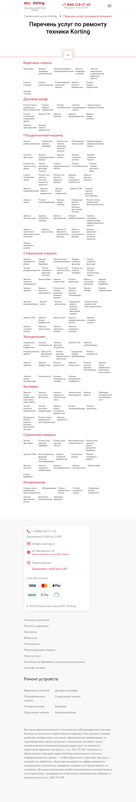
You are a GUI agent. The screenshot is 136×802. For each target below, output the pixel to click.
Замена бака (44, 279)
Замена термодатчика (30, 126)
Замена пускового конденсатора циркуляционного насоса (95, 220)
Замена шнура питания (90, 116)
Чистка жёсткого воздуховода (44, 408)
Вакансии (30, 638)
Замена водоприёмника (30, 189)
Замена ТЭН (44, 114)
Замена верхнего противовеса (44, 290)
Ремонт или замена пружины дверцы (58, 178)
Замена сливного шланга (76, 157)
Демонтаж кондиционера (45, 498)
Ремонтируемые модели (39, 649)
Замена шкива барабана (43, 261)
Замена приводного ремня (29, 261)
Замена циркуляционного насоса (46, 157)
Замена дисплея (27, 466)
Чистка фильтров (28, 441)
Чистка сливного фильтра (91, 261)
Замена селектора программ (88, 281)
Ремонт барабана (28, 475)
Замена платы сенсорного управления (74, 178)
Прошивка (28, 68)
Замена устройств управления (62, 456)
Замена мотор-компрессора (29, 378)
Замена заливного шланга (28, 245)
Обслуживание (49, 488)
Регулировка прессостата (78, 142)
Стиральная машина (40, 253)
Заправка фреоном (58, 498)
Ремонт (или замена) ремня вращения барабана (92, 445)
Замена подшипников (105, 289)
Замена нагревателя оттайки (59, 378)
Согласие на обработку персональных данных (54, 661)
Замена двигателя (62, 418)
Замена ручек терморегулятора (95, 106)
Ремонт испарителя (92, 352)
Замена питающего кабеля (91, 456)
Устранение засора (76, 455)
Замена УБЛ (59, 317)
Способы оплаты (34, 667)
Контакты (30, 632)
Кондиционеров (65, 712)
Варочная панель (37, 63)
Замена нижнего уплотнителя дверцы (77, 233)
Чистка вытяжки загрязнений (29, 408)
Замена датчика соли (29, 216)
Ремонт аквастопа (73, 280)
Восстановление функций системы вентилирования (46, 458)
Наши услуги (32, 655)
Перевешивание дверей (31, 352)
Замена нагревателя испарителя (74, 378)
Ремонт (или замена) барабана (44, 443)
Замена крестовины (60, 302)
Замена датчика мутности (88, 177)
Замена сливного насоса (91, 157)
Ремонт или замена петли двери (29, 166)
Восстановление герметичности (76, 441)
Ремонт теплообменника (80, 164)
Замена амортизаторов (30, 302)
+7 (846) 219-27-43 (76, 4)
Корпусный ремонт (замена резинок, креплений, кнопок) (77, 206)
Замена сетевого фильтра (76, 261)
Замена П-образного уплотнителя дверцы (62, 233)
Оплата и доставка (36, 626)
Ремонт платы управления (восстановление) (31, 107)
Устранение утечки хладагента (28, 345)
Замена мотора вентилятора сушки (93, 271)
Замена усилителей (58, 363)
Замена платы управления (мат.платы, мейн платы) (104, 367)
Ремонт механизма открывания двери (29, 117)
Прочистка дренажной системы (46, 354)
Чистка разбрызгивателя (31, 142)
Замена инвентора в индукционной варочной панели (97, 73)
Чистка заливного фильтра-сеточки (43, 167)
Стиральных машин (68, 696)
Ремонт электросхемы (64, 106)
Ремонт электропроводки (46, 201)
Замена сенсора (27, 92)
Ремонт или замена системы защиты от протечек (43, 180)
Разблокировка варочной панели (62, 84)
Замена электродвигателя (62, 466)
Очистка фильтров (28, 156)
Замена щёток (43, 302)
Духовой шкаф (35, 99)
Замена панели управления (77, 84)
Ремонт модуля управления (92, 84)
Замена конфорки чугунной (80, 71)
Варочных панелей (36, 690)
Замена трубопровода (90, 343)
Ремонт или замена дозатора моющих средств (62, 146)
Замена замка (27, 201)
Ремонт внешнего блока (78, 490)
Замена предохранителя (76, 115)
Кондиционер (34, 482)
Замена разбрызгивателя (76, 216)
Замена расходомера (59, 216)
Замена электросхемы (45, 343)
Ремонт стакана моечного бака (94, 167)
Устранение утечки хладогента (93, 490)
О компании (32, 643)
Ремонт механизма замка (28, 177)
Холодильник (34, 336)
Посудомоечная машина (43, 135)
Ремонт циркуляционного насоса (61, 166)
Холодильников (34, 706)
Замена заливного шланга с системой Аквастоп (92, 234)
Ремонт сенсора (27, 83)
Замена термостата (73, 363)
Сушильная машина (39, 434)
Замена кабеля (87, 393)
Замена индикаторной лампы (79, 107)
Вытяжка (30, 386)
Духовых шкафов (66, 690)
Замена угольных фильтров (43, 394)
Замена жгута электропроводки (61, 260)
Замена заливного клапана (43, 218)
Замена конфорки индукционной (45, 71)
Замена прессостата (47, 230)
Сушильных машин (36, 712)
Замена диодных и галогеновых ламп (59, 396)
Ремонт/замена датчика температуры (91, 192)
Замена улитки (60, 156)
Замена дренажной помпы (28, 499)
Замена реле (44, 376)
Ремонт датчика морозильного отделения (63, 355)
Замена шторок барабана (103, 281)
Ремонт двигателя (92, 407)
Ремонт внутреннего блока (64, 490)
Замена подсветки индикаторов (44, 468)
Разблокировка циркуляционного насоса (95, 143)
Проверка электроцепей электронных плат (105, 396)
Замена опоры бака (59, 280)
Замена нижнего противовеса (29, 281)
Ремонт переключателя (45, 83)
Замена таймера (57, 115)
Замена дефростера (44, 363)
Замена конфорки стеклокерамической (64, 69)
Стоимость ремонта (36, 620)
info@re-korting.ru (43, 543)
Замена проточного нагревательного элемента (31, 233)
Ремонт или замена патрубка (47, 143)
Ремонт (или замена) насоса (59, 443)
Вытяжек (61, 706)
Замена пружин (27, 289)
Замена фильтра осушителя (59, 345)
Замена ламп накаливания (74, 393)
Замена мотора (87, 289)
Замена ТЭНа (29, 454)
